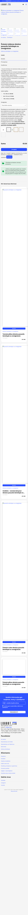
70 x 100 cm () (8, 93)
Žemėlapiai (9, 37)
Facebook (3, 780)
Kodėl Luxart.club (5, 763)
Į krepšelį (14, 149)
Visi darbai (3, 37)
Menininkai (3, 746)
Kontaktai (3, 758)
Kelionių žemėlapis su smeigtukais (9, 51)
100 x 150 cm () (8, 98)
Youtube (3, 785)
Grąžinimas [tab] (4, 65)
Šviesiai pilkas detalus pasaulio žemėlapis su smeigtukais (13, 683)
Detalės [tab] (3, 59)
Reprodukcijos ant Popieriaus (7, 744)
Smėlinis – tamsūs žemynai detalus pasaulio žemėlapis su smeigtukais (13, 492)
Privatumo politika (5, 768)
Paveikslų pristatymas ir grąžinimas (9, 766)
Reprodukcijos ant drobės (7, 741)
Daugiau (14, 328)
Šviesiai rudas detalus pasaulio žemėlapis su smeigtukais (13, 648)
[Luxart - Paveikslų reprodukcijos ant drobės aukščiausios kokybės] (6, 4)
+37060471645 (8, 1)
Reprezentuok (14, 791)
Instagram (3, 782)
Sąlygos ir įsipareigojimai (6, 770)
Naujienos (3, 756)
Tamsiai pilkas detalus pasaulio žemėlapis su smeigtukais (13, 335)
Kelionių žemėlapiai (5, 749)
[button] (23, 4)
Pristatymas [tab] (4, 62)
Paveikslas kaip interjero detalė (8, 773)
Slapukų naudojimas (5, 761)
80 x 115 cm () (8, 96)
